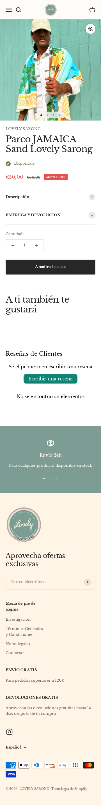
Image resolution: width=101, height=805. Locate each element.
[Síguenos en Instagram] (9, 732)
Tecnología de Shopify (69, 789)
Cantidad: (15, 234)
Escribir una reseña (50, 379)
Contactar (15, 652)
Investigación (18, 619)
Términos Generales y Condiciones (24, 631)
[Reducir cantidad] (13, 245)
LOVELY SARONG (23, 128)
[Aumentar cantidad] (36, 245)
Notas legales (18, 643)
